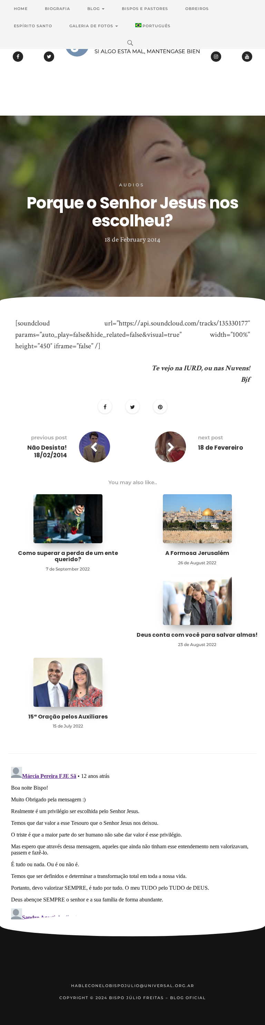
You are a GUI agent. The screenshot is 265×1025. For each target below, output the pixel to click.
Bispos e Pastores (145, 8)
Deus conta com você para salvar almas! (197, 635)
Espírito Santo (33, 25)
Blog (94, 8)
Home (21, 8)
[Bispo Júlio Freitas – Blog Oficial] (132, 64)
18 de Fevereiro (220, 447)
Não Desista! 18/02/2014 (47, 451)
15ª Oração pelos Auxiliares (68, 717)
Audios (132, 185)
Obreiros (197, 8)
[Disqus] (132, 850)
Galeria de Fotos (92, 25)
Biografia (57, 8)
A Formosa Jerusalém (197, 553)
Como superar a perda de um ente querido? (68, 556)
